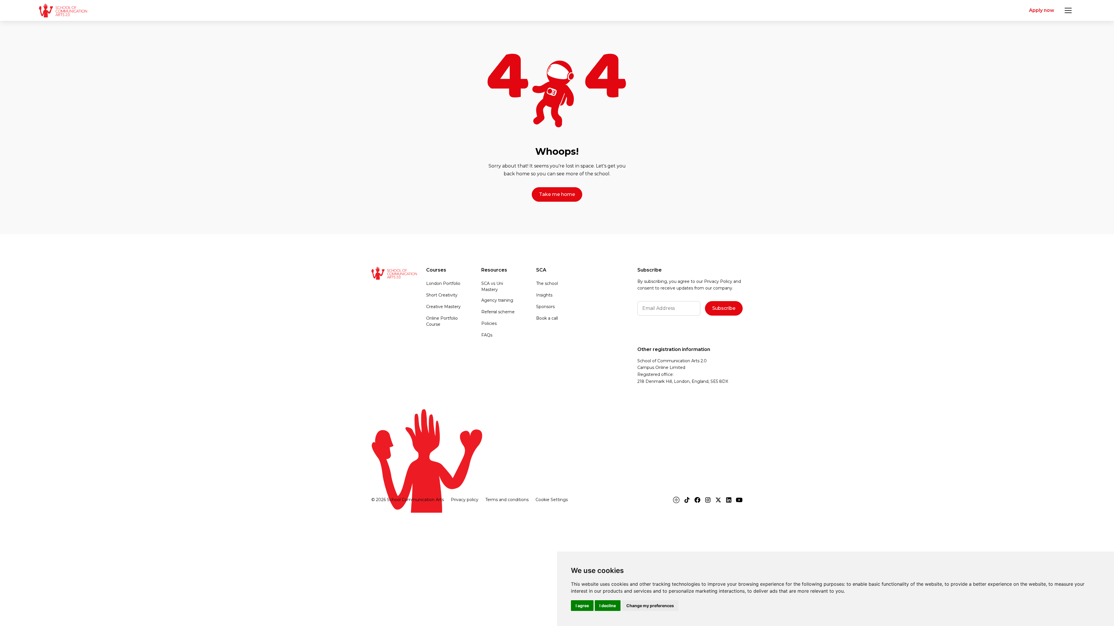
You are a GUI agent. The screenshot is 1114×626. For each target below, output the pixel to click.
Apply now (1041, 10)
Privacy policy (464, 499)
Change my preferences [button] (650, 605)
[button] (1068, 10)
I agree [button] (582, 605)
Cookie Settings (552, 499)
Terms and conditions (507, 499)
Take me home (557, 194)
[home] (63, 10)
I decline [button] (607, 605)
